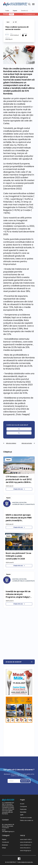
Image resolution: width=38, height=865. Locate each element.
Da (19, 429)
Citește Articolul (18, 489)
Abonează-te (25, 781)
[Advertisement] (19, 629)
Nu (19, 433)
